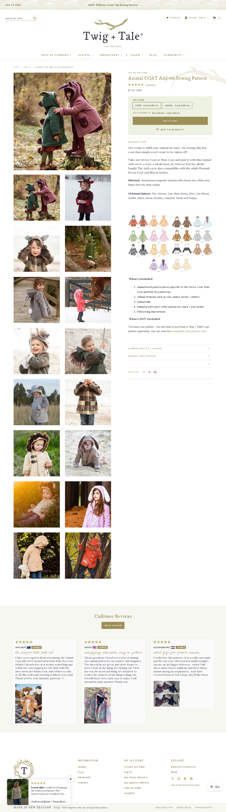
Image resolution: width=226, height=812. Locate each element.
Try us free (13, 5)
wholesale (84, 777)
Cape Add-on (173, 112)
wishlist (129, 793)
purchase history (135, 777)
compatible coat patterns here (188, 331)
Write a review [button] (113, 625)
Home (16, 67)
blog (174, 772)
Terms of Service (203, 807)
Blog (153, 55)
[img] (44, 642)
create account (134, 766)
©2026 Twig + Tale (164, 807)
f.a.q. (81, 772)
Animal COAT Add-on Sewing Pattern (54, 67)
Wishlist (175, 18)
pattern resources (183, 766)
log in (128, 772)
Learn (136, 55)
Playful (85, 55)
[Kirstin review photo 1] (97, 705)
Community (173, 55)
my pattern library (136, 782)
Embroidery (110, 55)
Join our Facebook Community (185, 785)
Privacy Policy (184, 807)
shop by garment (55, 55)
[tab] (170, 348)
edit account (132, 787)
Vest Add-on (158, 112)
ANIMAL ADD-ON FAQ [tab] (142, 356)
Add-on (27, 67)
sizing (82, 766)
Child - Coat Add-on (146, 105)
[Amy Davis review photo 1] (28, 703)
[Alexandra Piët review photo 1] (166, 694)
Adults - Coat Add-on (177, 105)
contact (83, 782)
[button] (136, 85)
